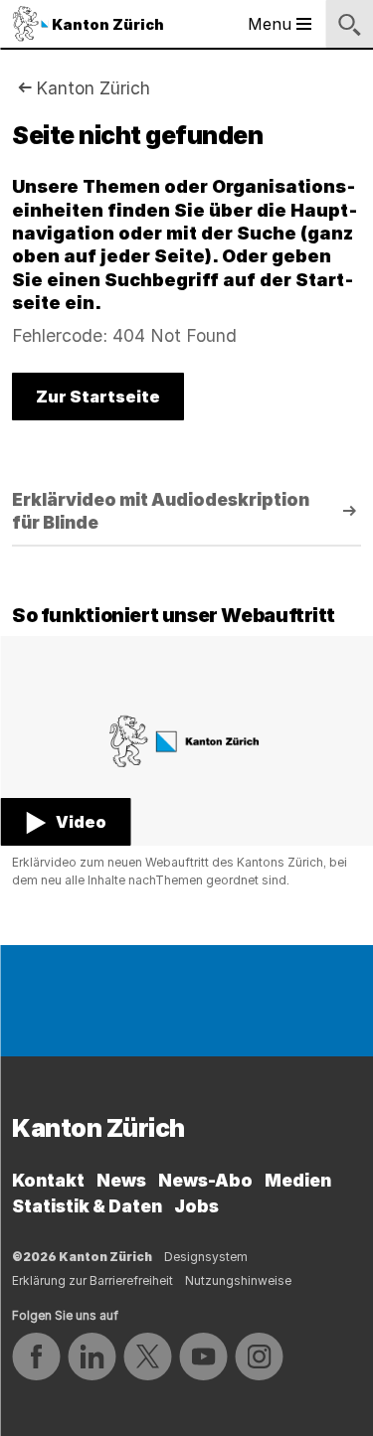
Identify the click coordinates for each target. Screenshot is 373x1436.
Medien (298, 1180)
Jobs (196, 1206)
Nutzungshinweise (238, 1280)
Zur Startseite (98, 396)
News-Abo (205, 1180)
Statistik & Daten (87, 1206)
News (121, 1180)
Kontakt (48, 1180)
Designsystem (206, 1256)
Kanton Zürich (93, 88)
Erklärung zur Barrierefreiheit (92, 1280)
